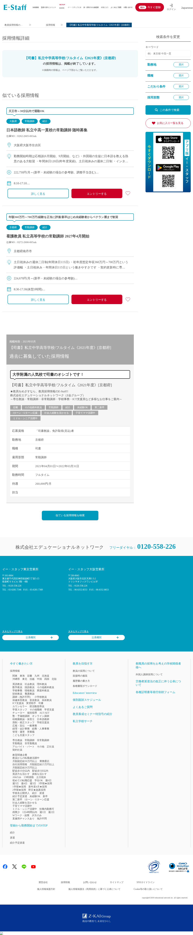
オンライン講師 (40, 716)
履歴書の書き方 (81, 680)
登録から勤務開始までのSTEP (28, 825)
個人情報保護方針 (46, 889)
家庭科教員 (43, 690)
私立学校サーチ (83, 721)
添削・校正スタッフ (23, 722)
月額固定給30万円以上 (24, 761)
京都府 (13, 227)
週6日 (48, 780)
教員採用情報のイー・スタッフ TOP (14, 25)
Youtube (33, 866)
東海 (22, 675)
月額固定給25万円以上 (42, 764)
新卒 (45, 796)
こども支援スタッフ (23, 735)
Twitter (14, 866)
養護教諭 (29, 693)
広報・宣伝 (18, 725)
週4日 (24, 783)
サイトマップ (116, 882)
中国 (39, 679)
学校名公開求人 (21, 793)
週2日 (51, 812)
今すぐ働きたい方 (21, 663)
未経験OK (82, 407)
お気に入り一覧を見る (170, 123)
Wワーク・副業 (20, 815)
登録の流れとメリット (48, 7)
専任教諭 (17, 740)
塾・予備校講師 (21, 716)
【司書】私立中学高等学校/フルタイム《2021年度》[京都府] (61, 385)
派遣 (41, 793)
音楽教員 (34, 700)
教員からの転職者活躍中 (25, 757)
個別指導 (32, 712)
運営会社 (43, 882)
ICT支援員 (18, 703)
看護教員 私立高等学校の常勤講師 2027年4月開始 (47, 236)
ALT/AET (44, 712)
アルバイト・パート (23, 746)
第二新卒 (99, 407)
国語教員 (29, 687)
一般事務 (32, 725)
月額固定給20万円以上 (24, 767)
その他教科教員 (33, 407)
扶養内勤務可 (46, 809)
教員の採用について (84, 670)
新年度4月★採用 (37, 786)
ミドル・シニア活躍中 (25, 418)
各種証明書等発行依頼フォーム (155, 692)
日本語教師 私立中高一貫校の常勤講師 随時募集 (46, 130)
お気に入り (104, 7)
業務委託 (44, 761)
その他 (40, 746)
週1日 (43, 812)
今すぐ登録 (154, 7)
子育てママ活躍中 (85, 412)
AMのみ (16, 777)
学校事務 (17, 690)
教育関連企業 (19, 754)
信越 (32, 679)
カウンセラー (19, 706)
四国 (46, 679)
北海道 (45, 675)
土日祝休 (41, 777)
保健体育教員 (19, 700)
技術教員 (17, 693)
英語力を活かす (21, 774)
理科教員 (42, 684)
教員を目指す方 (83, 663)
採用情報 (36, 7)
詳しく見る (38, 193)
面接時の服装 (80, 675)
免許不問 (42, 818)
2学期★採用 (19, 789)
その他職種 (36, 709)
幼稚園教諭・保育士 (23, 719)
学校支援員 (43, 722)
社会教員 (29, 684)
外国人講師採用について (149, 674)
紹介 (44, 121)
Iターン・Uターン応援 (25, 412)
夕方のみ (37, 815)
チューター (18, 712)
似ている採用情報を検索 (70, 515)
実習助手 (31, 703)
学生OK (38, 780)
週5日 (15, 783)
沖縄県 (16, 679)
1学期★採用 (19, 786)
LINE (24, 866)
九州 (36, 675)
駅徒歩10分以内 (21, 770)
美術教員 (47, 700)
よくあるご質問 (116, 7)
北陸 (54, 679)
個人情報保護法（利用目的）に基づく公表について (94, 889)
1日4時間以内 (29, 812)
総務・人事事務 (40, 728)
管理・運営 (18, 731)
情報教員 (29, 690)
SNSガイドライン (146, 882)
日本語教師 (43, 719)
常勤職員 (17, 743)
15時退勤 (29, 777)
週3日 (33, 783)
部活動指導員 (37, 706)
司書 (40, 703)
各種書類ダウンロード (85, 686)
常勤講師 (29, 121)
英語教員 (17, 684)
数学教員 (17, 687)
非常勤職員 (31, 743)
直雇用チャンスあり (23, 818)
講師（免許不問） (22, 696)
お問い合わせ (127, 7)
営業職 (30, 731)
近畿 (15, 407)
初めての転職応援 (22, 780)
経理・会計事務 (21, 728)
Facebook (5, 866)
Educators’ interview (85, 692)
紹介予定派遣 (19, 796)
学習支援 (49, 709)
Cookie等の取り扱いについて (148, 889)
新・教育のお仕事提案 (91, 7)
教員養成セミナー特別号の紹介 (92, 714)
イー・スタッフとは (74, 7)
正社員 (50, 746)
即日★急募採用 (37, 789)
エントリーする (97, 193)
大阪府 (13, 121)
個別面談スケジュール (87, 699)
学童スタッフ (19, 709)
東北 (24, 679)
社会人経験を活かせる (56, 412)
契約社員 (17, 749)
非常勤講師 (43, 740)
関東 (14, 675)
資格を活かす (39, 774)
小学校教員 (40, 696)
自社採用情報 (19, 764)
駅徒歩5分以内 (40, 770)
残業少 (16, 812)
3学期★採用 (45, 783)
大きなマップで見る (12, 631)
